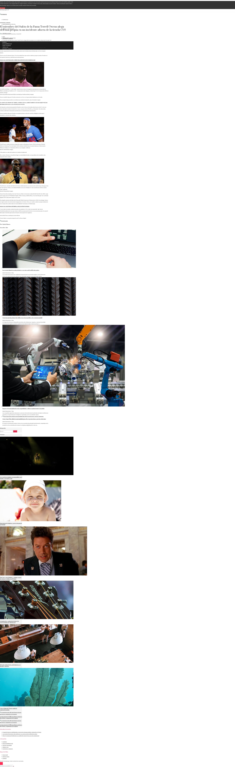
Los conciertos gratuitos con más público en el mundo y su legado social (11, 478)
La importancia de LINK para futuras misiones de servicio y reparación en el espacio (11, 717)
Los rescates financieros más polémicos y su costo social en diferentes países (20, 270)
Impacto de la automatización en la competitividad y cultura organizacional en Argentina (23, 408)
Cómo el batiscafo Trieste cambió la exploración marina (8, 709)
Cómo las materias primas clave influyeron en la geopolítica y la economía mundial (22, 318)
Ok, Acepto (2, 8)
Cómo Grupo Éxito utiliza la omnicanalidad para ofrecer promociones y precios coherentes (24, 419)
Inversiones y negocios (5, 22)
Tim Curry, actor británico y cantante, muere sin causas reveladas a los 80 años (10, 578)
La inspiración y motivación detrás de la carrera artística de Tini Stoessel (9, 622)
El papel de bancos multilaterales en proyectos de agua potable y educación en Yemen (21, 732)
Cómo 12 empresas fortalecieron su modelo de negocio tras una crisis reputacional (20, 735)
